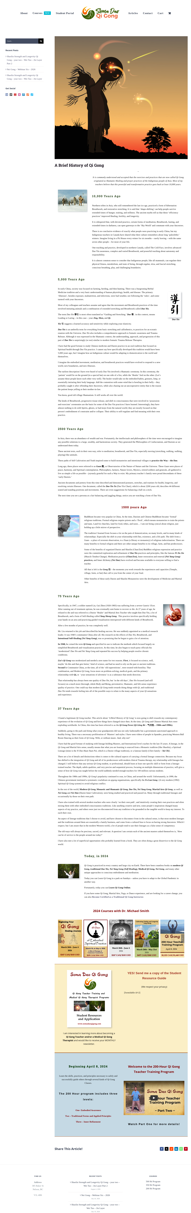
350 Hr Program (153, 1185)
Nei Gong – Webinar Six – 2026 (21, 69)
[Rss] (28, 94)
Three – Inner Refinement (88, 1122)
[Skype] (32, 94)
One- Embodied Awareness (88, 1110)
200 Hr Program (153, 1188)
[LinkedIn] (23, 94)
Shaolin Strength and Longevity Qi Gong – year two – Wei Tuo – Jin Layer (95, 1206)
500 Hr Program (153, 1181)
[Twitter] (11, 94)
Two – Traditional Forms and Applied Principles (88, 1116)
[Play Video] (154, 1098)
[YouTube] (15, 94)
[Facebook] (7, 94)
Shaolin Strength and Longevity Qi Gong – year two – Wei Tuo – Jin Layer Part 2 (24, 60)
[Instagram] (19, 94)
